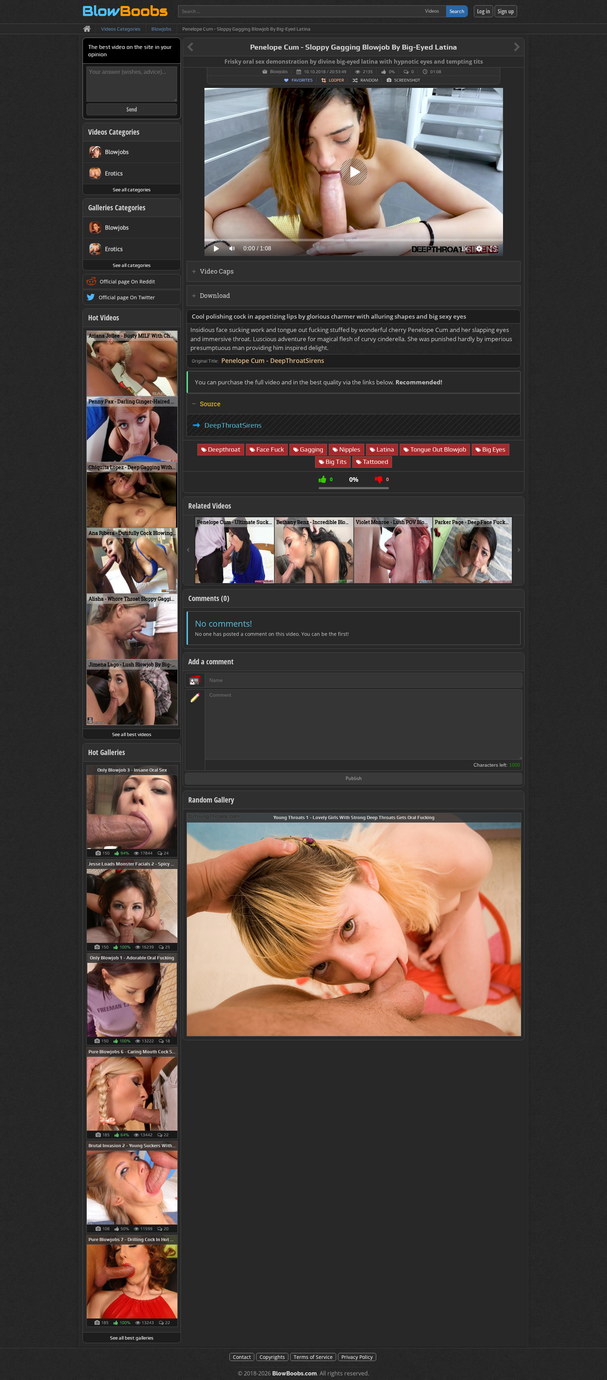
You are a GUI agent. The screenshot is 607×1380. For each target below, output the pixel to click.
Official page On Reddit (127, 281)
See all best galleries (132, 1338)
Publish (354, 779)
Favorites (302, 80)
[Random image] (174, 811)
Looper (336, 80)
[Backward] (188, 550)
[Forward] (519, 550)
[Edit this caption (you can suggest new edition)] (518, 62)
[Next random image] (515, 924)
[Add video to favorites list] (269, 574)
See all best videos (131, 734)
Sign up (506, 11)
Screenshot (407, 80)
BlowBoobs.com (294, 1373)
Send (131, 109)
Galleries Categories (116, 207)
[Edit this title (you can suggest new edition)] (507, 47)
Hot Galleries (106, 752)
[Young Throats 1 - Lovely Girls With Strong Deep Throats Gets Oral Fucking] (354, 924)
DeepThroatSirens (233, 425)
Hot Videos (103, 317)
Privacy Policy (357, 1357)
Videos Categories (113, 132)
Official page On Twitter (127, 297)
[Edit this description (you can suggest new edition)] (513, 317)
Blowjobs (279, 71)
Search (457, 11)
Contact (242, 1357)
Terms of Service (313, 1357)
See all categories (132, 189)
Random (369, 80)
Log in (483, 11)
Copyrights (272, 1357)
